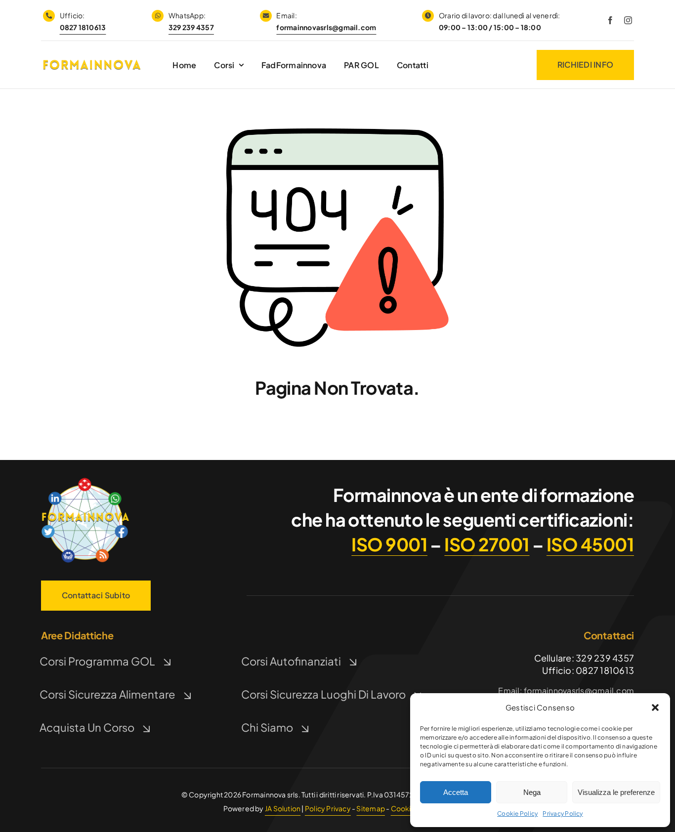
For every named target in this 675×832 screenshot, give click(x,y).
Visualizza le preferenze (616, 792)
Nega (532, 792)
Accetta (455, 792)
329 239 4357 (191, 27)
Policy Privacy (328, 808)
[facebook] (610, 20)
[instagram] (628, 20)
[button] (655, 707)
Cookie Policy (517, 813)
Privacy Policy (563, 813)
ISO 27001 (486, 544)
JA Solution (282, 808)
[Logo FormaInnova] (85, 479)
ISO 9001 (389, 544)
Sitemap (370, 808)
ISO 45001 (590, 544)
